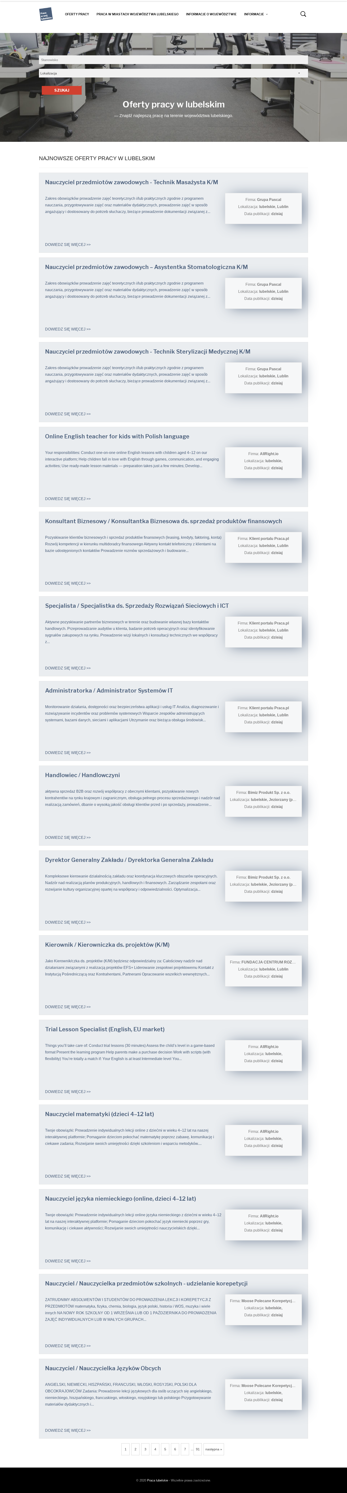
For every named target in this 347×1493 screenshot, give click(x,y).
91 (198, 1449)
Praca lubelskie (157, 1480)
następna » (213, 1449)
